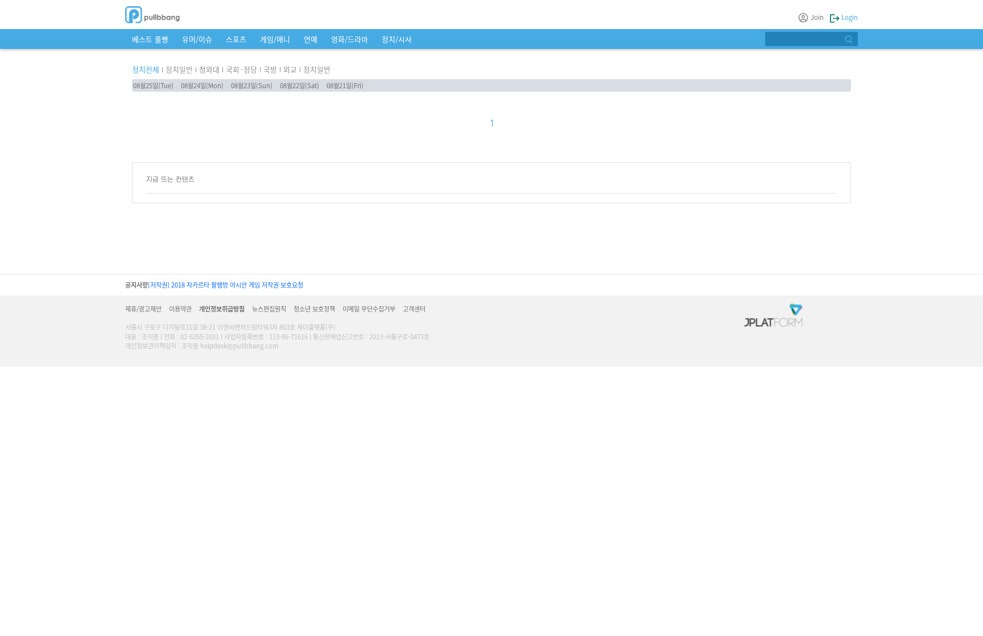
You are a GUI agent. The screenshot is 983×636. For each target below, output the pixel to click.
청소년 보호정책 (314, 308)
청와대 (209, 69)
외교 (290, 69)
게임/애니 (275, 39)
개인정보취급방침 (222, 308)
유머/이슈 (197, 39)
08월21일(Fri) (345, 85)
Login (849, 17)
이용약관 (180, 308)
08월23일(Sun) (251, 85)
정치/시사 (397, 39)
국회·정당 (241, 69)
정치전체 (145, 69)
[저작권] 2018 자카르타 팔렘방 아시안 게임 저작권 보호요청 (225, 284)
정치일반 (179, 69)
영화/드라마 (349, 39)
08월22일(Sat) (299, 85)
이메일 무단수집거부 (368, 308)
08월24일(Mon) (202, 85)
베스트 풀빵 (150, 39)
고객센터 (414, 308)
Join (817, 17)
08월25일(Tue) (153, 85)
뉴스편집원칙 (269, 308)
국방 (270, 69)
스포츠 (236, 39)
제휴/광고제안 (143, 308)
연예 (310, 39)
